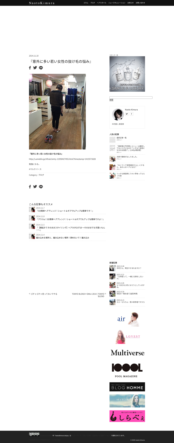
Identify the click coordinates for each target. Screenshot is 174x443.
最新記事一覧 (122, 138)
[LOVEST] (127, 343)
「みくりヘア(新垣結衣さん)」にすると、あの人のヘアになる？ (130, 166)
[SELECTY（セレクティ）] (127, 407)
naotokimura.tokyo (45, 435)
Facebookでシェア (35, 439)
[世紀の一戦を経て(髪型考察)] (112, 296)
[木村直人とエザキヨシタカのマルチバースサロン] (127, 358)
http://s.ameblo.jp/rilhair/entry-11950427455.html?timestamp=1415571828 (62, 159)
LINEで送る (57, 439)
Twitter (127, 114)
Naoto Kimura (41, 3)
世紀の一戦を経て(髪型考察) (127, 294)
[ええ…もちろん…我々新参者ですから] (112, 304)
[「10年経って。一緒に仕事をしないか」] (112, 279)
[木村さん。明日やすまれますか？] (112, 270)
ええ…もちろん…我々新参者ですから (131, 302)
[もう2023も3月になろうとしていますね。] (112, 287)
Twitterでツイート (47, 439)
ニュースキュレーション (116, 3)
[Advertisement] (87, 27)
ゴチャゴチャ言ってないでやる (44, 294)
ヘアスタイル (101, 3)
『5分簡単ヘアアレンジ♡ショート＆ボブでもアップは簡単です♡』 (65, 211)
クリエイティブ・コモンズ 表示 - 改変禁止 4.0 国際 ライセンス (91, 435)
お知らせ (130, 3)
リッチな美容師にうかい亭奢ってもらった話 (131, 174)
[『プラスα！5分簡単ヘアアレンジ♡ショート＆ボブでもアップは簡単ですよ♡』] (32, 220)
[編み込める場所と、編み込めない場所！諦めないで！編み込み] (32, 238)
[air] (127, 326)
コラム (86, 3)
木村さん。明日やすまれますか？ (129, 268)
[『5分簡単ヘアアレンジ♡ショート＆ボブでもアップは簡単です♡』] (32, 211)
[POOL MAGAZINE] (127, 379)
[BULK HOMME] (127, 391)
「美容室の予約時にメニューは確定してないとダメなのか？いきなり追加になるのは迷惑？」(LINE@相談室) (131, 148)
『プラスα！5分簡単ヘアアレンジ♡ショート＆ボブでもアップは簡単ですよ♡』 (70, 219)
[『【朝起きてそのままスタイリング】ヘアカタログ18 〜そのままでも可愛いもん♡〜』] (32, 228)
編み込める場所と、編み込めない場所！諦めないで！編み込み (62, 238)
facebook (131, 114)
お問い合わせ (140, 3)
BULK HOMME (127, 74)
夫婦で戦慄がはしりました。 (127, 157)
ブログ (92, 3)
